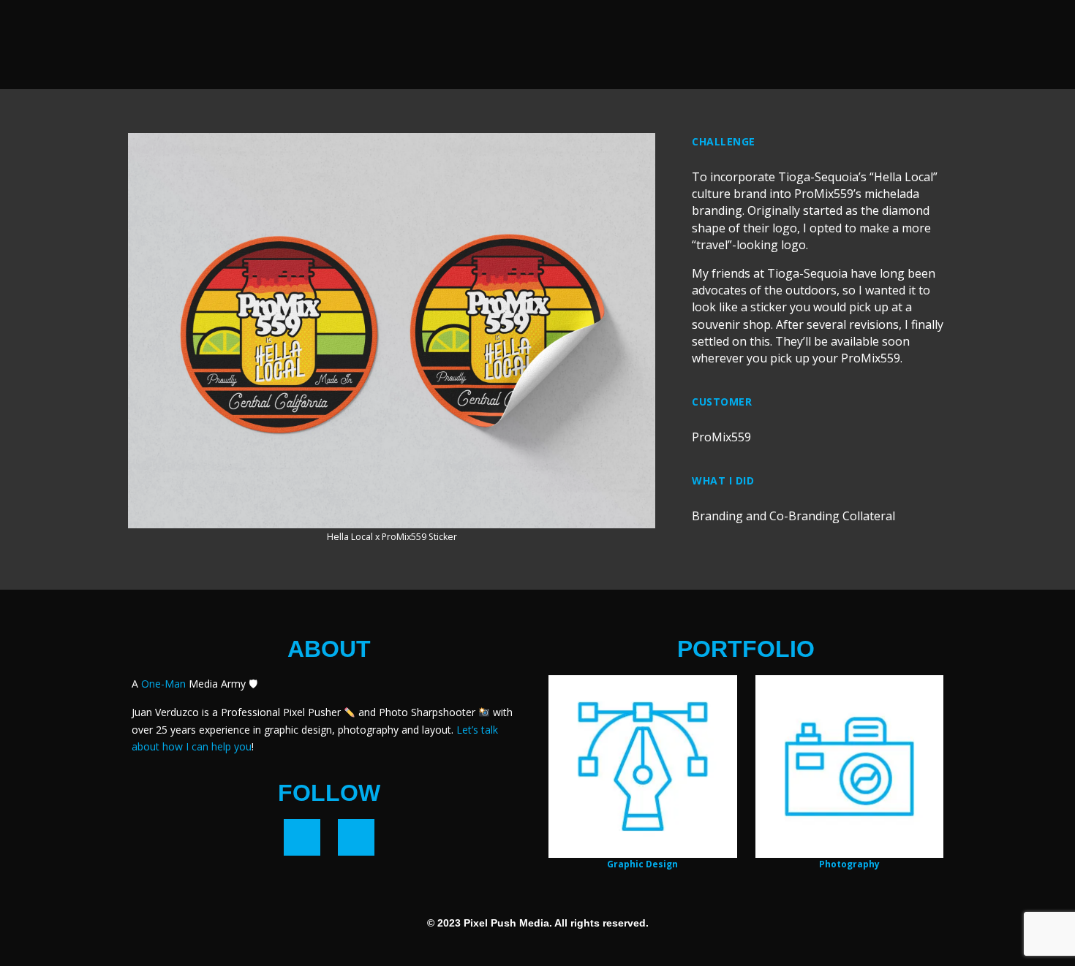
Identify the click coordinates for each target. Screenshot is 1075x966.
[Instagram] (356, 837)
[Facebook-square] (302, 837)
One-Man (163, 684)
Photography (849, 864)
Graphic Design (642, 864)
